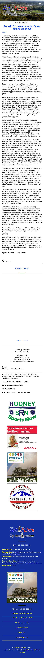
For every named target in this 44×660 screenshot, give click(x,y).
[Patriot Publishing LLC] (15, 15)
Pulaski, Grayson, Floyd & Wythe (22, 613)
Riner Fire (22, 632)
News (4, 32)
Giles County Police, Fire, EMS (22, 618)
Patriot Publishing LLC (21, 647)
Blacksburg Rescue (22, 628)
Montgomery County (22, 623)
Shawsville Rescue (22, 637)
